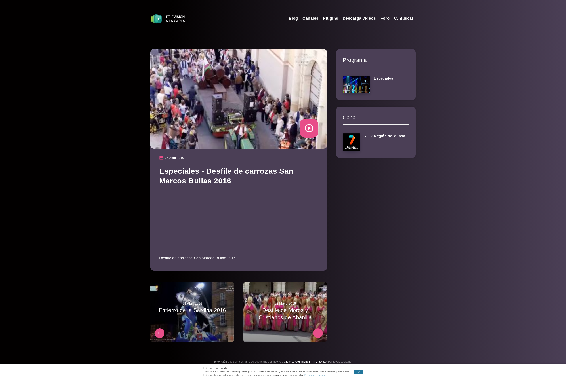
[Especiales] (356, 84)
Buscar (405, 18)
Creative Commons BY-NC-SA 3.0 (305, 361)
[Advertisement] (238, 223)
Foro (385, 18)
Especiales (383, 78)
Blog (293, 18)
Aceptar (358, 372)
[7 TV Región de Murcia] (351, 142)
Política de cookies (314, 375)
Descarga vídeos (359, 18)
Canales (310, 18)
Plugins (330, 18)
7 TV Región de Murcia (385, 136)
